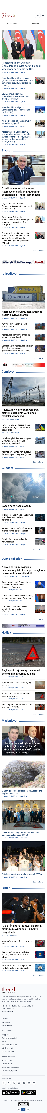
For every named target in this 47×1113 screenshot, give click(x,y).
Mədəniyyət (9, 720)
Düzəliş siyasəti (7, 1048)
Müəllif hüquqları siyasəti (10, 1067)
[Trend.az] (8, 15)
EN (19, 1109)
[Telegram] (24, 1083)
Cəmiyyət (8, 371)
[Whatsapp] (4, 1083)
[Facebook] (9, 1083)
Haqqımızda (6, 1035)
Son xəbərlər (6, 1022)
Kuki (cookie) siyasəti (9, 1070)
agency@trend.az (7, 1011)
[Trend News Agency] (8, 990)
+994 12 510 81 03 (8, 1008)
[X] (14, 1083)
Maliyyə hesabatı (8, 1051)
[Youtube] (19, 1083)
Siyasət (7, 150)
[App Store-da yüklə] (11, 1092)
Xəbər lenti (35, 23)
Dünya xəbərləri (12, 558)
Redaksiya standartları (10, 1045)
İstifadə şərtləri (7, 1060)
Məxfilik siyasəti (7, 1064)
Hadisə (6, 632)
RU (28, 1109)
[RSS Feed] (34, 1083)
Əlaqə (4, 1041)
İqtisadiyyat (9, 273)
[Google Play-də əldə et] (28, 1092)
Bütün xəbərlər (38, 251)
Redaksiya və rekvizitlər (10, 1038)
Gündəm (7, 468)
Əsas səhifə (12, 23)
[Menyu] (42, 15)
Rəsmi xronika (7, 1026)
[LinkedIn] (29, 1083)
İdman (6, 887)
